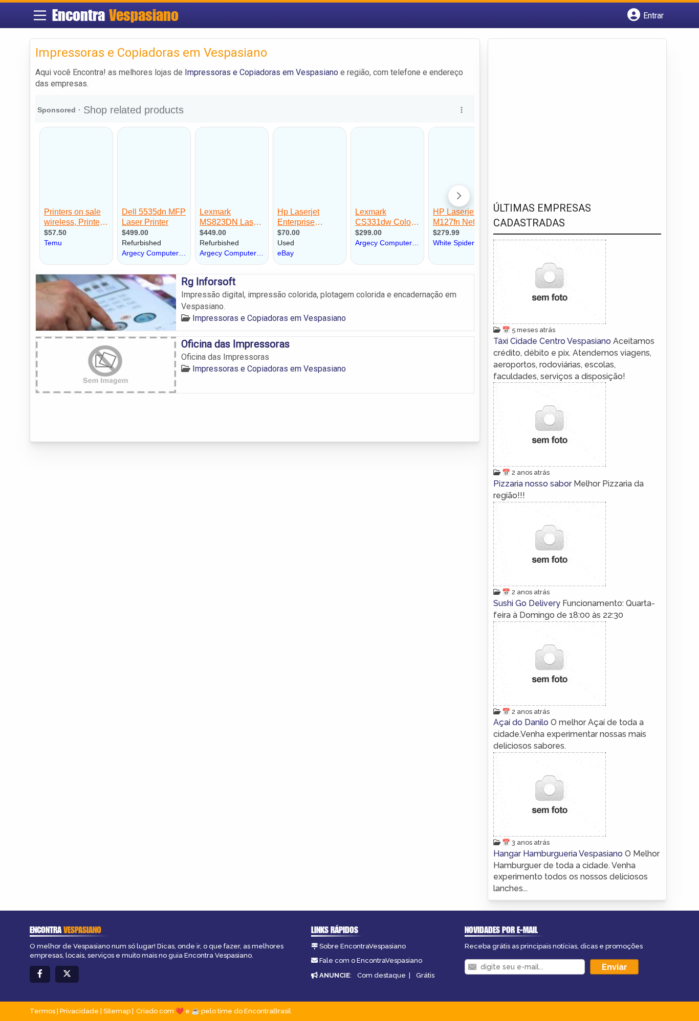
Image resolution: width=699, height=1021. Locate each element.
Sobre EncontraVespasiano (362, 946)
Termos (42, 1011)
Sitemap (116, 1011)
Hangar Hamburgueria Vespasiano (559, 853)
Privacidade (79, 1011)
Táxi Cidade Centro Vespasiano (553, 341)
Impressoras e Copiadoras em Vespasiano (261, 72)
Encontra (115, 15)
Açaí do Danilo (522, 722)
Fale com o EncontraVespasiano (370, 960)
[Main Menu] (40, 15)
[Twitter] (67, 974)
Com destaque (381, 975)
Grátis (425, 975)
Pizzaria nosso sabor (533, 484)
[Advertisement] (570, 113)
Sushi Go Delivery (527, 603)
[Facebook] (40, 974)
